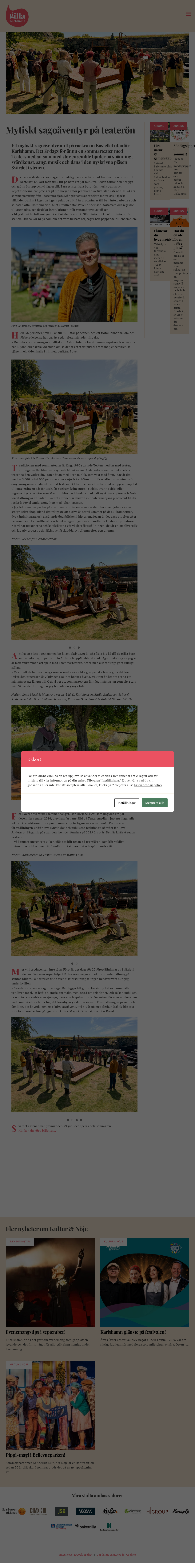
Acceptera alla (154, 803)
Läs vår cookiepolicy (148, 785)
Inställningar (127, 803)
